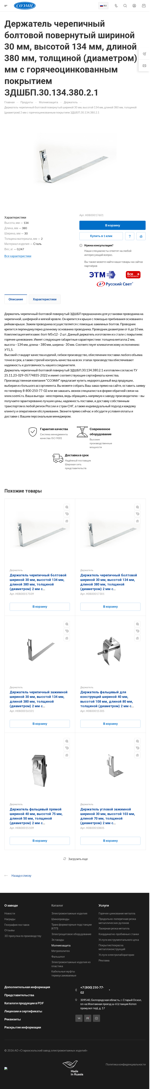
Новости (9, 913)
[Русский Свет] (115, 282)
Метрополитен (60, 950)
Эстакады (57, 939)
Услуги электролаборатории (116, 954)
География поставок (16, 924)
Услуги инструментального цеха (119, 939)
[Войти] (134, 6)
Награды (9, 919)
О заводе (11, 905)
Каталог (57, 905)
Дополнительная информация (27, 987)
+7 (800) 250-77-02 (92, 989)
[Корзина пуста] (144, 6)
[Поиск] (125, 6)
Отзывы (9, 930)
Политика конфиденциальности (126, 1064)
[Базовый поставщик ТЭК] (5, 1068)
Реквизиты (12, 1019)
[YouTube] (96, 1018)
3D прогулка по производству (22, 935)
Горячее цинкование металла (117, 913)
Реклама (104, 960)
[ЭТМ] (102, 273)
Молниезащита (60, 945)
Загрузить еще (78, 859)
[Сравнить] (141, 236)
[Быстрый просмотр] (67, 507)
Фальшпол (58, 956)
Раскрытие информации (22, 1027)
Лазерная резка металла (114, 928)
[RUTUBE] (87, 1018)
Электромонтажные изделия (69, 913)
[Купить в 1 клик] (67, 514)
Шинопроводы (60, 919)
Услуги (104, 905)
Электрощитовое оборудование (71, 934)
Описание (16, 299)
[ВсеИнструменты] (133, 273)
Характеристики (45, 299)
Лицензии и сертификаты (23, 1011)
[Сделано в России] (73, 1068)
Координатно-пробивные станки (119, 934)
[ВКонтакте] (78, 1018)
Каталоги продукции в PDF (24, 1003)
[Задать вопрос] (129, 236)
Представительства (19, 995)
